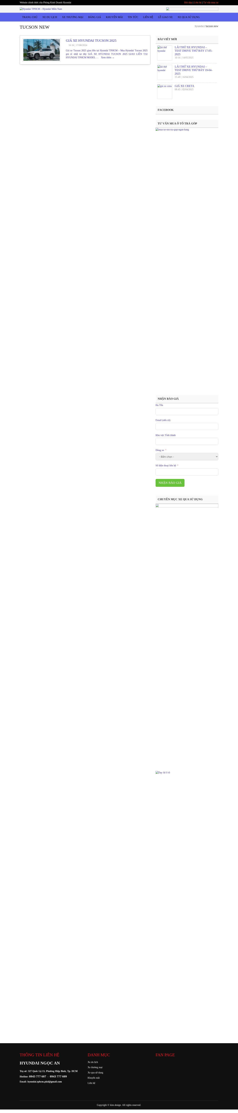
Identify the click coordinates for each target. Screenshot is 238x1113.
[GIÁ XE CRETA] (165, 91)
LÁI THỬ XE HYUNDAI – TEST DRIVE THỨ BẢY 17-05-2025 (193, 51)
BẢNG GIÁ (94, 17)
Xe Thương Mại (72, 17)
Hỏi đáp (188, 2)
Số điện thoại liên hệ (166, 465)
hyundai (199, 26)
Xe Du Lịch (49, 17)
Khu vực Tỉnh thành (166, 435)
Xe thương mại (95, 1067)
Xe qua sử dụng (95, 1072)
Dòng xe (160, 450)
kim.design (115, 1105)
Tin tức (133, 17)
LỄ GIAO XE (165, 17)
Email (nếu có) (163, 420)
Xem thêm (107, 57)
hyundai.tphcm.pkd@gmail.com (45, 1081)
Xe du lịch (93, 1062)
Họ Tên (159, 405)
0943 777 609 (58, 1076)
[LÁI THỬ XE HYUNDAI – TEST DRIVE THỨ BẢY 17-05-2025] (165, 53)
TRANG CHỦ (29, 17)
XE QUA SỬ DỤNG (189, 17)
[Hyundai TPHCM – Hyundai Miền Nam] (41, 9)
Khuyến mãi (94, 1078)
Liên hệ (197, 2)
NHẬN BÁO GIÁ (170, 483)
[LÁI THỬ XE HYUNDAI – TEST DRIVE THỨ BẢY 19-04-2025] (165, 72)
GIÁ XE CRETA (184, 85)
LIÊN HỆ (148, 17)
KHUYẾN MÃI (114, 17)
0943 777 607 (37, 1076)
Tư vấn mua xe (210, 2)
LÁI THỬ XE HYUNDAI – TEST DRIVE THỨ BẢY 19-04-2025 (193, 70)
